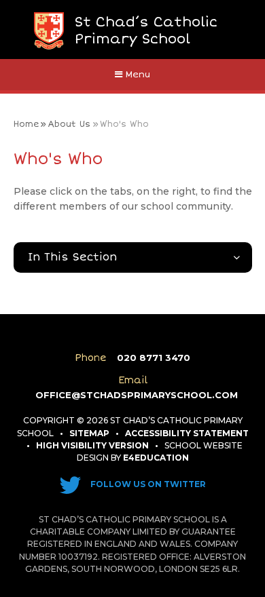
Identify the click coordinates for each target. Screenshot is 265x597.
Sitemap (89, 433)
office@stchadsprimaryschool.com (136, 394)
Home (26, 124)
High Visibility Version (92, 445)
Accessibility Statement (187, 433)
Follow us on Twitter (147, 484)
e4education (156, 457)
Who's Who (124, 124)
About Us (69, 124)
